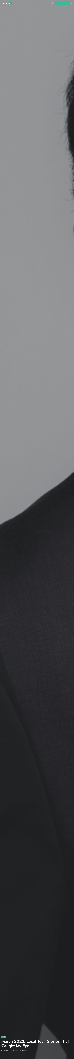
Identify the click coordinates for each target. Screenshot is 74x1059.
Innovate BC (6, 1050)
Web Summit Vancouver (62, 3)
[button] (52, 3)
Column (3, 1036)
